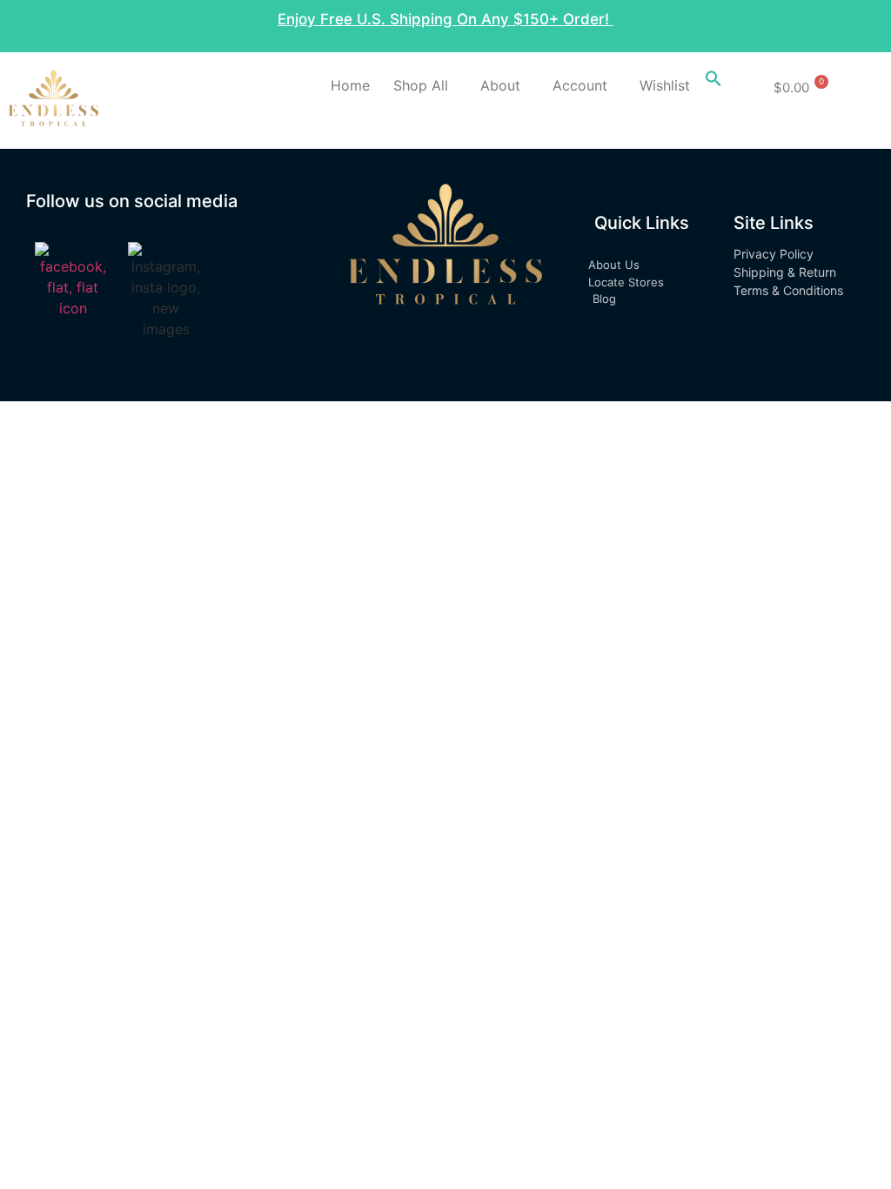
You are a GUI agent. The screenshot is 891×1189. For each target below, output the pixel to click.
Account (580, 85)
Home (350, 85)
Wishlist (665, 85)
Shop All (420, 85)
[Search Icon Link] (713, 82)
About (500, 85)
